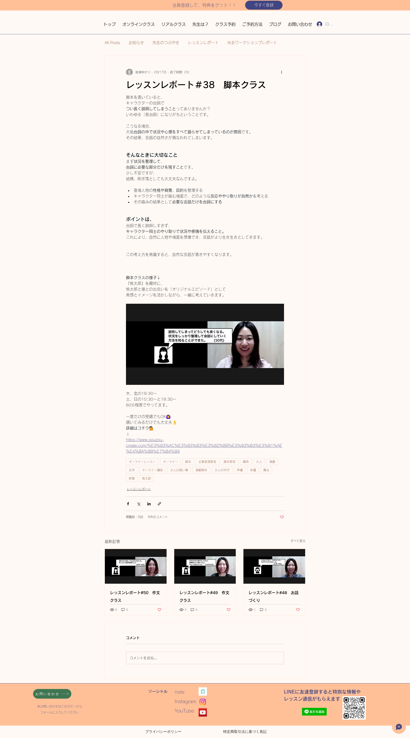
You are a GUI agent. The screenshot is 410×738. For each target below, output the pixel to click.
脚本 (188, 461)
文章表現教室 (207, 461)
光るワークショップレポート (252, 43)
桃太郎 (146, 478)
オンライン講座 (152, 470)
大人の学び (222, 470)
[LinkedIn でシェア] (149, 504)
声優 (240, 470)
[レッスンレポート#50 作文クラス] (136, 566)
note (182, 692)
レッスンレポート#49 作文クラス (204, 596)
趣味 (246, 461)
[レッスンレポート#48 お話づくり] (274, 566)
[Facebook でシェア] (128, 504)
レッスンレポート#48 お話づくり (274, 596)
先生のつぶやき (165, 43)
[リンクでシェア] (159, 504)
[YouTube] (203, 712)
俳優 (253, 470)
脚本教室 (230, 461)
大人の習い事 (179, 470)
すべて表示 (297, 540)
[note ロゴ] (203, 691)
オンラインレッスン (142, 461)
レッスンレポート (203, 43)
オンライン (170, 461)
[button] (264, 5)
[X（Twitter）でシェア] (138, 504)
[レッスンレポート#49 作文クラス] (205, 566)
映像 (132, 478)
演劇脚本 (201, 470)
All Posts (112, 43)
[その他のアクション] (281, 72)
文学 (132, 470)
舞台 (266, 470)
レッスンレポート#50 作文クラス (135, 596)
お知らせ (136, 43)
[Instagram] (203, 702)
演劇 (272, 461)
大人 (259, 461)
